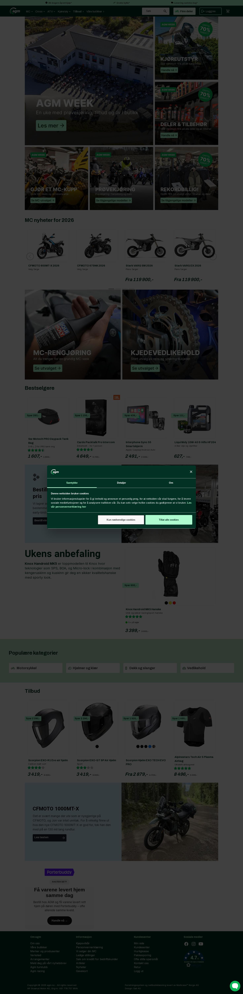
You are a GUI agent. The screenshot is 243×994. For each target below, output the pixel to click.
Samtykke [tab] (72, 482)
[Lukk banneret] (191, 472)
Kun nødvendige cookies (121, 519)
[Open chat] (235, 986)
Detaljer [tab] (121, 482)
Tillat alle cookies (169, 519)
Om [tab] (171, 482)
